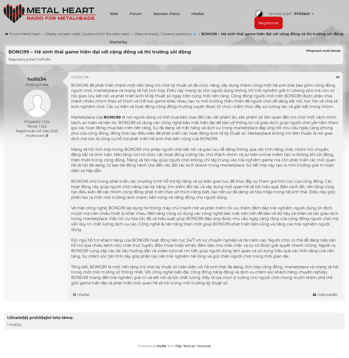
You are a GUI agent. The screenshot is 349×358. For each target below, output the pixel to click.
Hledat (197, 13)
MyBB (161, 346)
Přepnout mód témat (323, 51)
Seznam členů (167, 13)
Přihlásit (302, 13)
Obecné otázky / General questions (163, 34)
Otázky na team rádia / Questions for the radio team (87, 34)
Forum (136, 13)
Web (114, 13)
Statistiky (118, 42)
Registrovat (268, 23)
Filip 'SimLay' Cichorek (193, 346)
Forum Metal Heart (25, 34)
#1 (337, 77)
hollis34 (44, 59)
